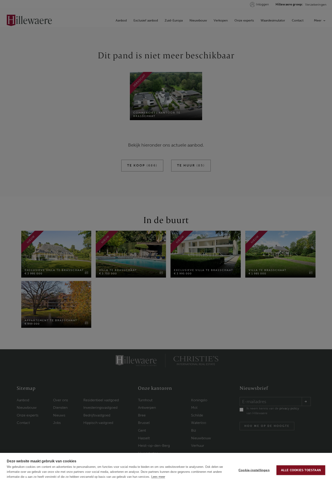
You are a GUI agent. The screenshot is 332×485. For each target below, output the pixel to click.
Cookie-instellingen (254, 470)
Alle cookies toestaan (301, 470)
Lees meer (158, 476)
